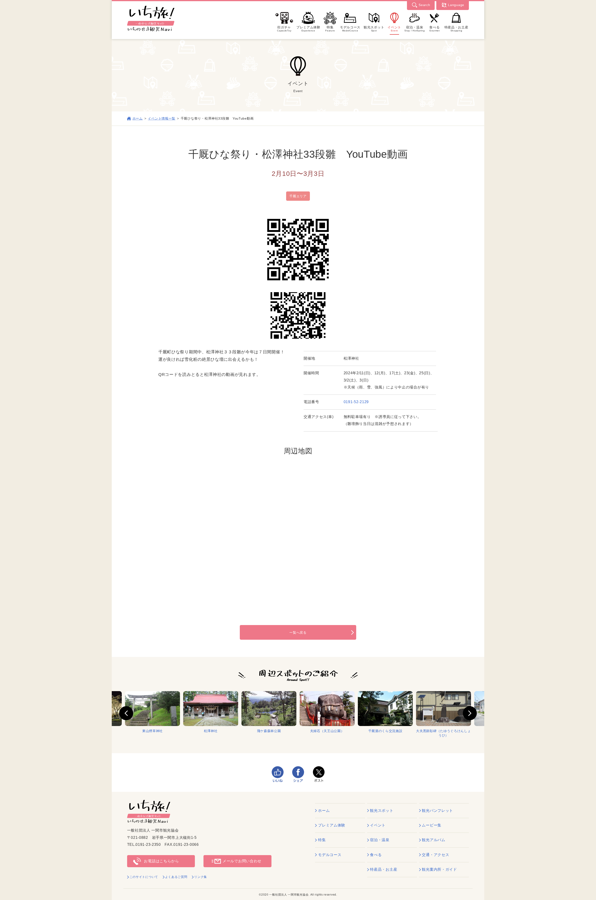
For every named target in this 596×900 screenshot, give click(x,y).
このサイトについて (143, 877)
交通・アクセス (435, 855)
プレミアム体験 (308, 28)
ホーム (137, 118)
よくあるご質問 (176, 877)
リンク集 (200, 877)
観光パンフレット (437, 811)
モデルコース (350, 28)
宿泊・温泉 (414, 28)
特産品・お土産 (456, 28)
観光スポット (374, 28)
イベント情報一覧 (161, 118)
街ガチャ (284, 28)
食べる (434, 28)
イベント (394, 28)
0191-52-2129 (356, 402)
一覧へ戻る (298, 632)
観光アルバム (433, 840)
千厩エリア (298, 196)
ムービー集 (431, 825)
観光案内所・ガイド (439, 869)
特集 (330, 28)
